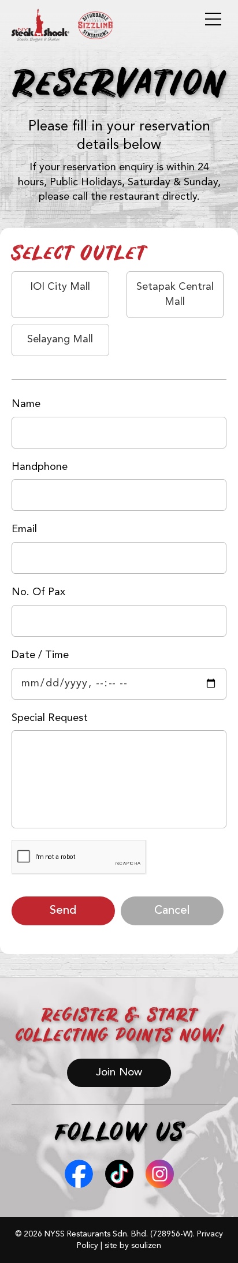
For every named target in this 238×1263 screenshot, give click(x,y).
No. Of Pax (38, 592)
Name (26, 404)
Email (24, 529)
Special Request (50, 718)
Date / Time (40, 655)
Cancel (172, 911)
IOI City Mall (60, 287)
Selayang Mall (60, 339)
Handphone (40, 467)
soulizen (146, 1246)
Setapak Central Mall (175, 294)
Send (63, 911)
